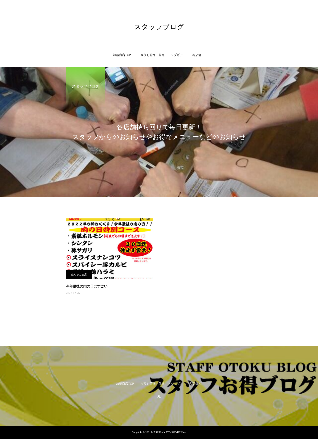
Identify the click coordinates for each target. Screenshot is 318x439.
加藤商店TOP (122, 55)
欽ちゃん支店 (79, 274)
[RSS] (159, 396)
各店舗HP (198, 55)
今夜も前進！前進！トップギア (161, 55)
